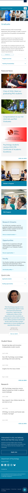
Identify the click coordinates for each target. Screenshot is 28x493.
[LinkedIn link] (5, 465)
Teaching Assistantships (8, 63)
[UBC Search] (25, 1)
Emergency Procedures (5, 489)
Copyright (19, 489)
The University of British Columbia (10, 2)
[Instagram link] (11, 465)
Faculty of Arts (5, 461)
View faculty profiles (7, 269)
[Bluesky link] (15, 465)
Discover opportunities (8, 252)
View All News (22, 158)
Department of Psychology (6, 8)
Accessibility (3, 490)
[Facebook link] (2, 465)
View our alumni (14, 333)
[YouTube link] (8, 465)
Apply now (14, 452)
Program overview (6, 58)
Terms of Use (13, 489)
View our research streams (9, 234)
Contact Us (4, 469)
